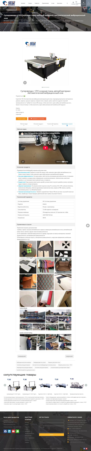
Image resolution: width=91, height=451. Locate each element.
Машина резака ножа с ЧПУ (65, 365)
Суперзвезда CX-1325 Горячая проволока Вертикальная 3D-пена (14, 394)
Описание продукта (38, 124)
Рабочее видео (24, 124)
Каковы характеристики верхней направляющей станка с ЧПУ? (61, 400)
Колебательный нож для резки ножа (26, 370)
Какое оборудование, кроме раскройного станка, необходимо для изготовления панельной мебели (66, 397)
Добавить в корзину (38, 119)
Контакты (59, 3)
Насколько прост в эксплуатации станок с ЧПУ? (15, 404)
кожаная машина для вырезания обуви (60, 367)
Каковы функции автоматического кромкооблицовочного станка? (20, 400)
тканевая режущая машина (23, 365)
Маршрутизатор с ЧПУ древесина (12, 426)
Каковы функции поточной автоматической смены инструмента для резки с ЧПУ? (24, 399)
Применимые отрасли (67, 124)
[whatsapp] (17, 431)
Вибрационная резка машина (24, 362)
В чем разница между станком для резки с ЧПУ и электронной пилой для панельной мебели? (24, 397)
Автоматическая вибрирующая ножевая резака (44, 365)
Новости (37, 3)
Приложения (45, 3)
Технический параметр (52, 124)
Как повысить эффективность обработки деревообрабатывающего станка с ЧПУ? (66, 402)
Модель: (18, 108)
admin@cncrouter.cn (73, 435)
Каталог (23, 3)
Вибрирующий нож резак (39, 362)
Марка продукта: (20, 112)
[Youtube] (13, 431)
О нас (52, 3)
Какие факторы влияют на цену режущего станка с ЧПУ (17, 402)
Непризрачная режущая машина (24, 367)
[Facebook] (5, 431)
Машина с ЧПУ (7, 420)
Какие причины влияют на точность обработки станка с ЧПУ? (61, 404)
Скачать (27, 442)
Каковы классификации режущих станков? (56, 399)
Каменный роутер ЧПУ (9, 424)
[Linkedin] (9, 431)
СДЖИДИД (59, 448)
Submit (51, 434)
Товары (30, 3)
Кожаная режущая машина (41, 367)
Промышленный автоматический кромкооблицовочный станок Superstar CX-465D (77, 394)
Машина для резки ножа (54, 362)
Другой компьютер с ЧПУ (10, 422)
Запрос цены (21, 119)
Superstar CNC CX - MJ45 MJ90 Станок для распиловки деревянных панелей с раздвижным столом (45, 394)
